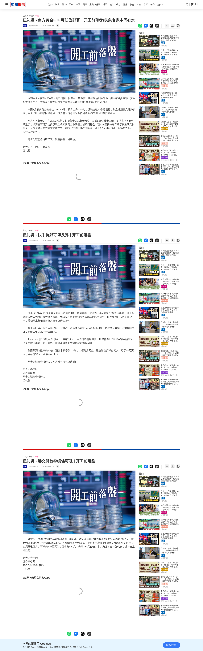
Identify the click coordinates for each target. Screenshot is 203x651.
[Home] (18, 4)
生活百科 (164, 157)
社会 (162, 57)
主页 (25, 16)
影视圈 (163, 71)
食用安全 (164, 129)
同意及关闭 (171, 645)
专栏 (31, 16)
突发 (162, 43)
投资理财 (164, 86)
